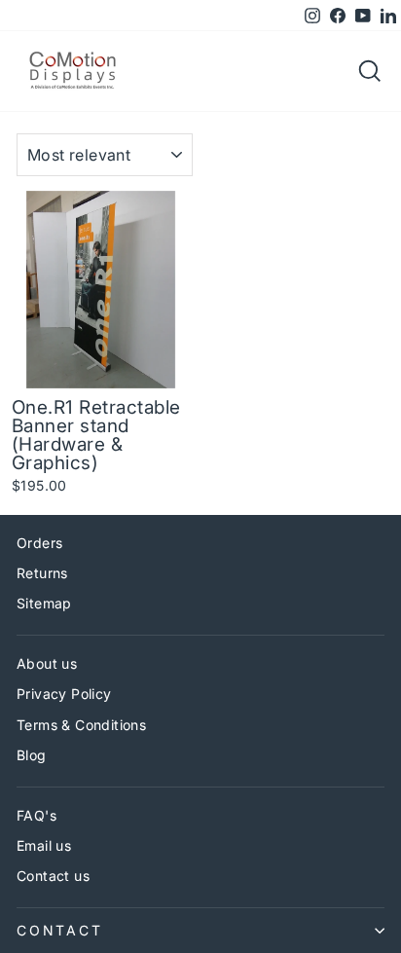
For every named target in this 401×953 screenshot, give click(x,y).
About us (47, 663)
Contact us (53, 875)
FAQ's (36, 815)
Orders (39, 542)
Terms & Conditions (81, 724)
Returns (42, 573)
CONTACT (60, 930)
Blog (32, 755)
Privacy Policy (64, 693)
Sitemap (44, 603)
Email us (44, 845)
